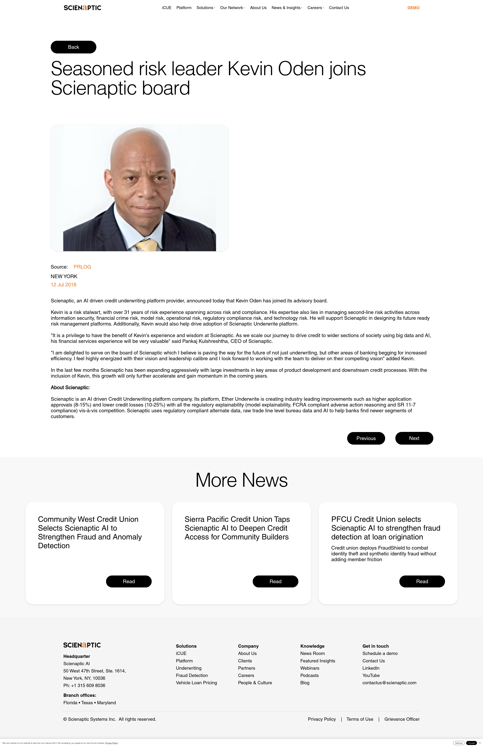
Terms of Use (360, 719)
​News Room (312, 653)
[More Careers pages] (323, 7)
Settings (458, 743)
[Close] (479, 743)
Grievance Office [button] (401, 719)
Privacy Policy (322, 719)
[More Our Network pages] (244, 7)
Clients (245, 660)
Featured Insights (317, 660)
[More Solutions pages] (214, 7)
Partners (246, 668)
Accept (471, 743)
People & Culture (255, 682)
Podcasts (309, 675)
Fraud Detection (192, 675)
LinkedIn (371, 668)
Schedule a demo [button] (380, 653)
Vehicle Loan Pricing (196, 682)
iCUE (181, 653)
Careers (246, 675)
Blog (304, 682)
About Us (247, 653)
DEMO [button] (414, 7)
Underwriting (189, 668)
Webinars (309, 668)
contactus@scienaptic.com (389, 682)
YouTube (371, 675)
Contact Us (374, 660)
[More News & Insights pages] (302, 7)
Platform (184, 660)
